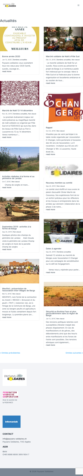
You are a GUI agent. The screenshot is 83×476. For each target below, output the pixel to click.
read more (6, 71)
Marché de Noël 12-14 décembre (17, 110)
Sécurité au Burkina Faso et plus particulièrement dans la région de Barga (62, 313)
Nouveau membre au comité (59, 183)
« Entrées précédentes (10, 353)
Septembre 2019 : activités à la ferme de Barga (16, 228)
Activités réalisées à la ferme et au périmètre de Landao (18, 177)
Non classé (32, 114)
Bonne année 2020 (11, 56)
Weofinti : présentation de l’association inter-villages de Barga (18, 289)
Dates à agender (53, 248)
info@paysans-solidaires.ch (15, 439)
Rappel (49, 127)
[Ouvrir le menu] (78, 5)
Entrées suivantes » (74, 353)
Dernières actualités (20, 60)
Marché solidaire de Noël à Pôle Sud (62, 56)
